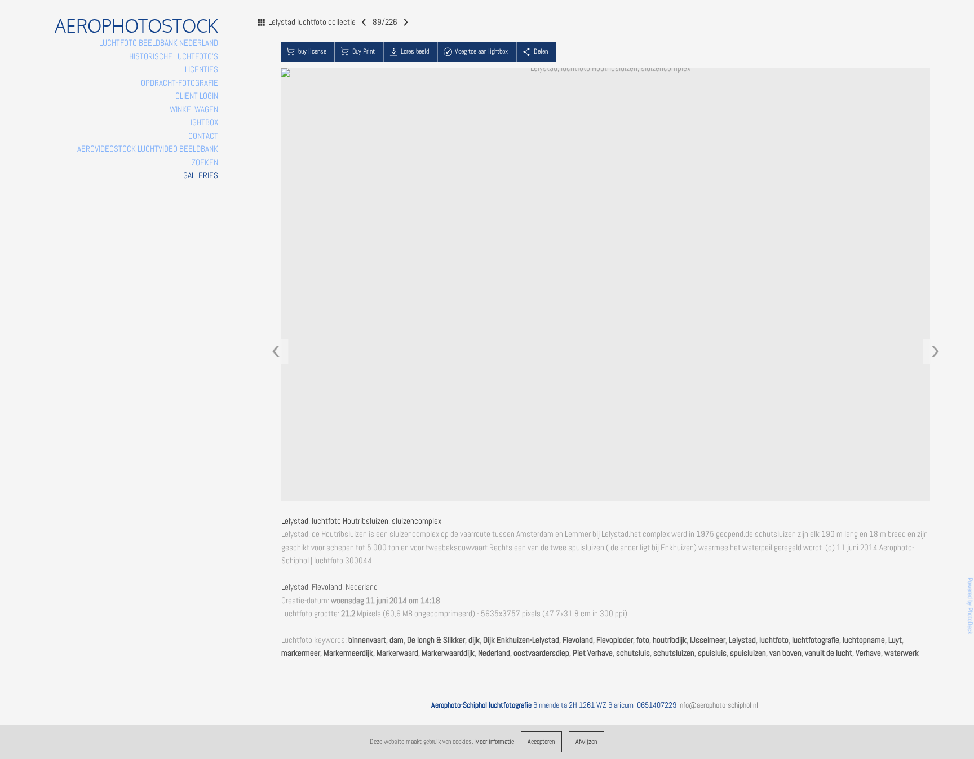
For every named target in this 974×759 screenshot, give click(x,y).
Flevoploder (614, 640)
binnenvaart (367, 640)
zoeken (205, 162)
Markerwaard (397, 653)
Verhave (868, 653)
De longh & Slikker (436, 640)
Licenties (201, 69)
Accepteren (541, 741)
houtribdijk (670, 640)
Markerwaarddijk (448, 653)
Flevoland (327, 587)
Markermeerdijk (348, 653)
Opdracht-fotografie (179, 83)
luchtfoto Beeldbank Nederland (158, 43)
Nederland (362, 587)
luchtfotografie (815, 640)
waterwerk (901, 653)
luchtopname (864, 640)
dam (396, 640)
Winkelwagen (194, 109)
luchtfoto (774, 640)
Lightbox (202, 122)
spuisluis (712, 653)
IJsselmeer (707, 640)
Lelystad (294, 587)
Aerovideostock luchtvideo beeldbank (147, 149)
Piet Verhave (593, 653)
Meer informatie (494, 741)
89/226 (384, 21)
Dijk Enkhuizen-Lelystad (521, 640)
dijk (474, 640)
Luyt (895, 640)
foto (642, 640)
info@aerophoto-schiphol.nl (718, 705)
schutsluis (633, 653)
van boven (785, 653)
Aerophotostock (136, 25)
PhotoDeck (970, 620)
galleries (200, 175)
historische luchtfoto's (173, 56)
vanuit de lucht (828, 653)
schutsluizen (673, 653)
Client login (196, 96)
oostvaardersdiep (541, 653)
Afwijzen (586, 741)
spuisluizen (748, 653)
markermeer (300, 653)
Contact (203, 136)
